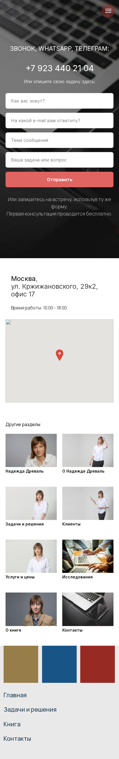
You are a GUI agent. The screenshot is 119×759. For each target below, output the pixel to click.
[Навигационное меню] (108, 11)
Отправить (60, 430)
